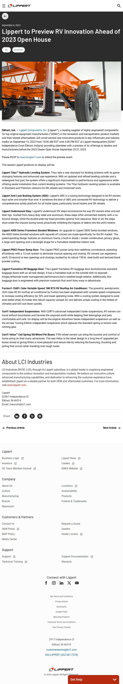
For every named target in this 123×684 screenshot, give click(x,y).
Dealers (66, 528)
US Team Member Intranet (17, 468)
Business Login (11, 458)
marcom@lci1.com (30, 157)
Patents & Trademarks (74, 501)
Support (7, 556)
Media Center (9, 539)
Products (67, 496)
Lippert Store (69, 458)
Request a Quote (71, 523)
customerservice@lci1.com (61, 649)
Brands (6, 501)
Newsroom (8, 506)
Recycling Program (61, 617)
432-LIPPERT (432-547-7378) (61, 654)
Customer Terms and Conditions (62, 622)
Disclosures (61, 607)
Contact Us (8, 523)
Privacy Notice (61, 601)
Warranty (67, 561)
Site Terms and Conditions (61, 596)
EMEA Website (70, 468)
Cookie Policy (61, 612)
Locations (67, 485)
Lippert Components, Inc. (33, 130)
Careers (66, 463)
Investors (7, 463)
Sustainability (69, 490)
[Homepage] (19, 6)
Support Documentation (75, 556)
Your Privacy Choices (61, 627)
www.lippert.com (16, 385)
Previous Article (15, 427)
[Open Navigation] (4, 6)
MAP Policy (8, 534)
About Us (7, 485)
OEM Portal (8, 528)
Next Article (110, 427)
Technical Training (12, 561)
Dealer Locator (70, 534)
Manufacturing (10, 496)
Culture (6, 490)
